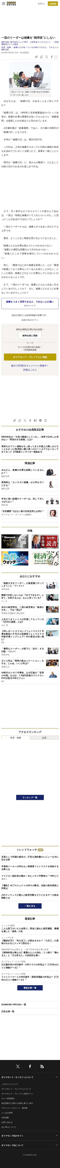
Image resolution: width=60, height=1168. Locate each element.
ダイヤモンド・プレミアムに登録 (30, 357)
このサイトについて (9, 1084)
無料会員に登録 (29, 335)
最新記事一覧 (30, 987)
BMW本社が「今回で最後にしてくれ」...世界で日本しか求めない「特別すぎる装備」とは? (30, 438)
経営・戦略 (6, 47)
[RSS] (42, 1066)
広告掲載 (5, 1117)
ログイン (41, 3)
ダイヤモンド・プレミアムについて (16, 1088)
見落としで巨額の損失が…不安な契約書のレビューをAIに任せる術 (30, 858)
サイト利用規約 (7, 1098)
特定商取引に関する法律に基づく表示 (17, 1103)
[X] (18, 1066)
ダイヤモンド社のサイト (12, 1135)
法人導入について (8, 1127)
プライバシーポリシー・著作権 (14, 1108)
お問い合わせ (7, 1122)
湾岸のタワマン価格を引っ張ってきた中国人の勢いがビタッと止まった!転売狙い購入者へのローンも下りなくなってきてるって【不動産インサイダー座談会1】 (30, 449)
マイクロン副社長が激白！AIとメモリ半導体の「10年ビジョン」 (30, 877)
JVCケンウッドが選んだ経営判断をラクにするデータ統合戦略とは (30, 896)
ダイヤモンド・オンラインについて (17, 1077)
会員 (44, 737)
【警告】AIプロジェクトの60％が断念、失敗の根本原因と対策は (30, 887)
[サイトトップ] (11, 3)
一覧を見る (30, 905)
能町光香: (30, 43)
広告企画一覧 (7, 1011)
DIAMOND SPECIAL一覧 (13, 1004)
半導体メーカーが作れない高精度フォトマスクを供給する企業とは (30, 868)
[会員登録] (53, 3)
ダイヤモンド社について (12, 1145)
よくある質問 (7, 1112)
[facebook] (30, 1066)
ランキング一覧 (29, 797)
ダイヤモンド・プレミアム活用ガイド (17, 1093)
